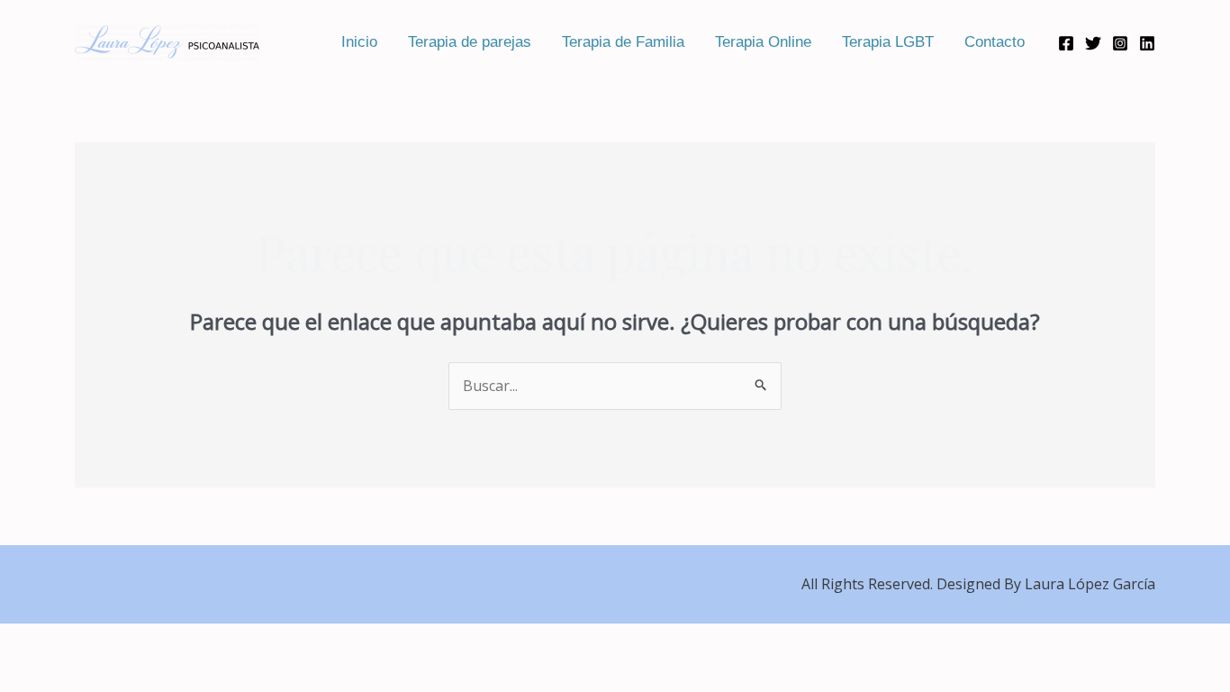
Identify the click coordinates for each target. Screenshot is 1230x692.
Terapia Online (763, 41)
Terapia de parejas (469, 41)
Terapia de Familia (623, 41)
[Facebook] (1066, 43)
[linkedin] (1147, 43)
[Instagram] (1120, 43)
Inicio (359, 41)
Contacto (994, 41)
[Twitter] (1093, 43)
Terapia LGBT (888, 41)
